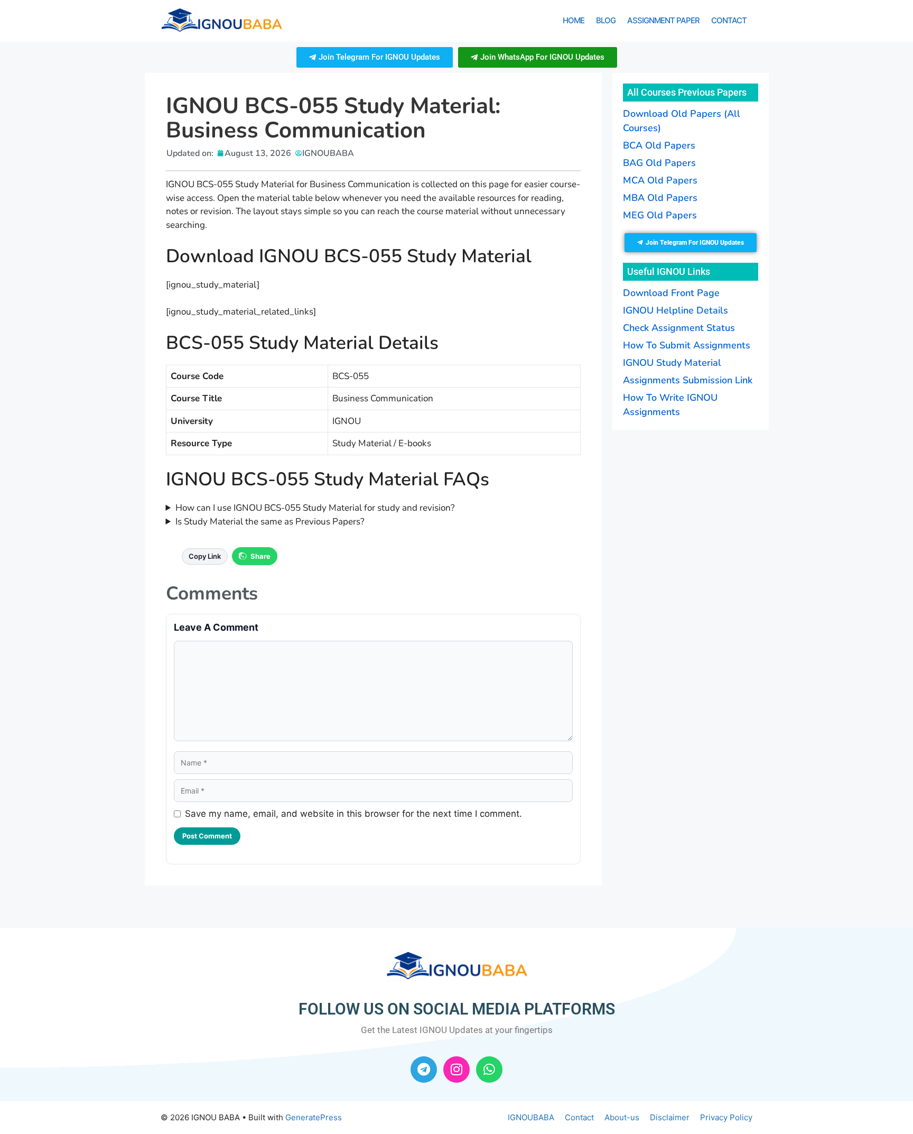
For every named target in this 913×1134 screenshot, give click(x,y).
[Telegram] (424, 1069)
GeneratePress (313, 1117)
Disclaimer (670, 1117)
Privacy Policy (726, 1117)
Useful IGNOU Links (668, 271)
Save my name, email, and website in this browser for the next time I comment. (353, 813)
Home (573, 20)
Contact (729, 20)
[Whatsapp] (489, 1069)
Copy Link (205, 556)
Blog (606, 20)
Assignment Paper (663, 20)
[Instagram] (456, 1069)
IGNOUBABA (531, 1117)
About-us (621, 1117)
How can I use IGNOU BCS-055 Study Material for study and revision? (315, 508)
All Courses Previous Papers (687, 92)
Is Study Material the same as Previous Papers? (270, 521)
